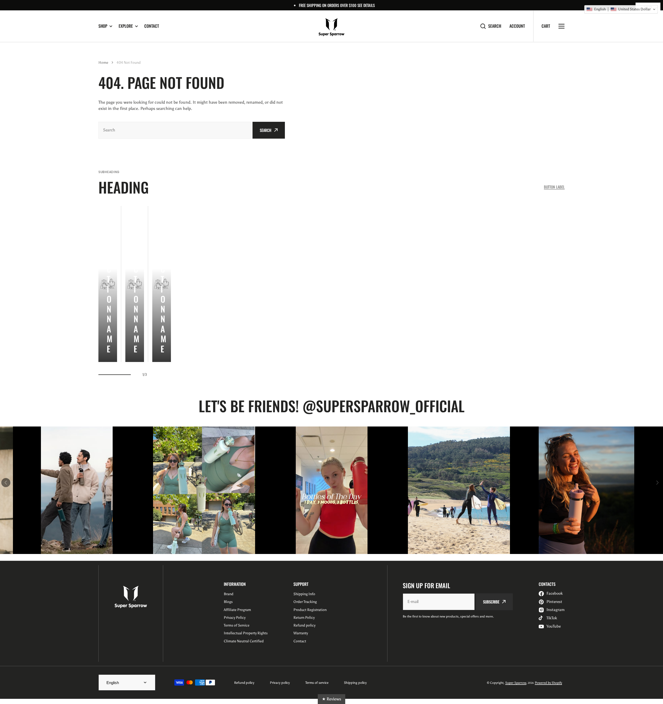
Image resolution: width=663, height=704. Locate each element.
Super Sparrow (515, 683)
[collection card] (107, 284)
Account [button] (517, 26)
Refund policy (244, 682)
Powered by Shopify (548, 683)
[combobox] (174, 130)
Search (494, 26)
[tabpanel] (107, 284)
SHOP (102, 26)
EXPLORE (126, 26)
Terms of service (316, 682)
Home (103, 62)
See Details (366, 5)
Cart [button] (546, 26)
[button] (621, 9)
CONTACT (151, 26)
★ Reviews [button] (331, 698)
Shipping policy (355, 682)
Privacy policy (280, 682)
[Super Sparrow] (331, 26)
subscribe (491, 602)
